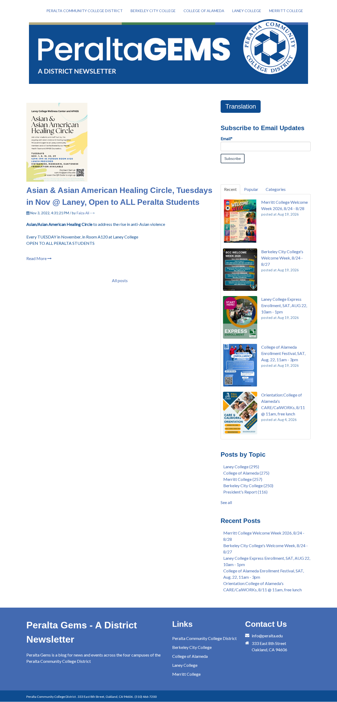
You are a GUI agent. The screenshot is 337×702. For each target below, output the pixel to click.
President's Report (245, 491)
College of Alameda (246, 472)
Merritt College (242, 479)
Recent (230, 189)
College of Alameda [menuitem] (204, 10)
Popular (251, 189)
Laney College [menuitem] (246, 10)
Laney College (241, 466)
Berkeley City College (248, 485)
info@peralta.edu (267, 635)
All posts (120, 280)
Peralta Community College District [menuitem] (84, 10)
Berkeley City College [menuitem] (153, 10)
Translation (240, 106)
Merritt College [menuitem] (286, 10)
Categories (276, 189)
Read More (36, 258)
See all (226, 502)
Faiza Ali (83, 213)
